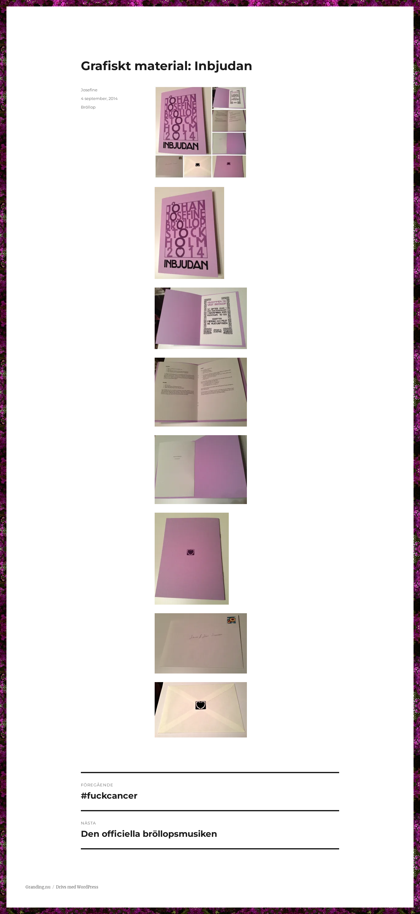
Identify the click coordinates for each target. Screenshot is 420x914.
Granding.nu (38, 887)
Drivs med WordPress (77, 887)
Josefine (89, 89)
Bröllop (88, 107)
